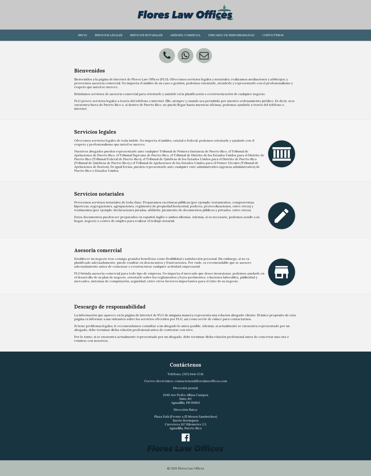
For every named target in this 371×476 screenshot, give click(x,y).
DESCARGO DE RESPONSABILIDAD (231, 35)
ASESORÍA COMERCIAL (185, 35)
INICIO (82, 35)
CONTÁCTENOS (272, 35)
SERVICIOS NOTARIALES (146, 35)
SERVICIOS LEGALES (108, 35)
